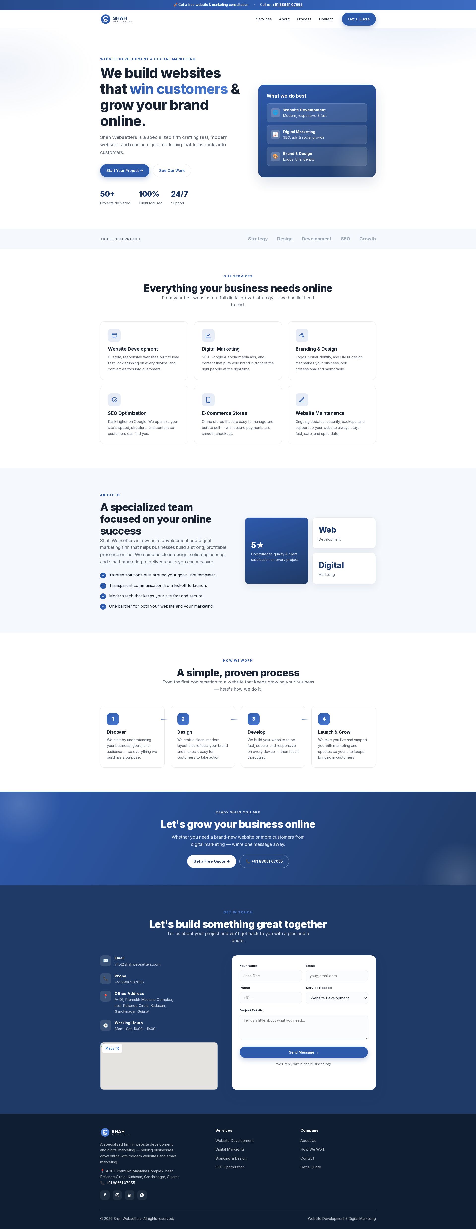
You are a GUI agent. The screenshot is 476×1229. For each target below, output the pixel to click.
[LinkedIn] (129, 1195)
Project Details (251, 1010)
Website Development (234, 1140)
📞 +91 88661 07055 (264, 861)
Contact (326, 19)
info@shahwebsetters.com (138, 964)
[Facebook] (105, 1195)
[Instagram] (117, 1195)
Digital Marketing (229, 1149)
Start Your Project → (124, 170)
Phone (245, 988)
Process (304, 19)
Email (310, 966)
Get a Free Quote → (211, 861)
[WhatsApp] (142, 1195)
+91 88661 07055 (287, 5)
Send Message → (304, 1052)
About (284, 19)
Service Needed (319, 988)
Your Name (248, 966)
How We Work (312, 1149)
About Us (308, 1140)
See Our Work (172, 170)
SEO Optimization (230, 1167)
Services (264, 19)
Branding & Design (231, 1158)
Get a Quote (359, 19)
